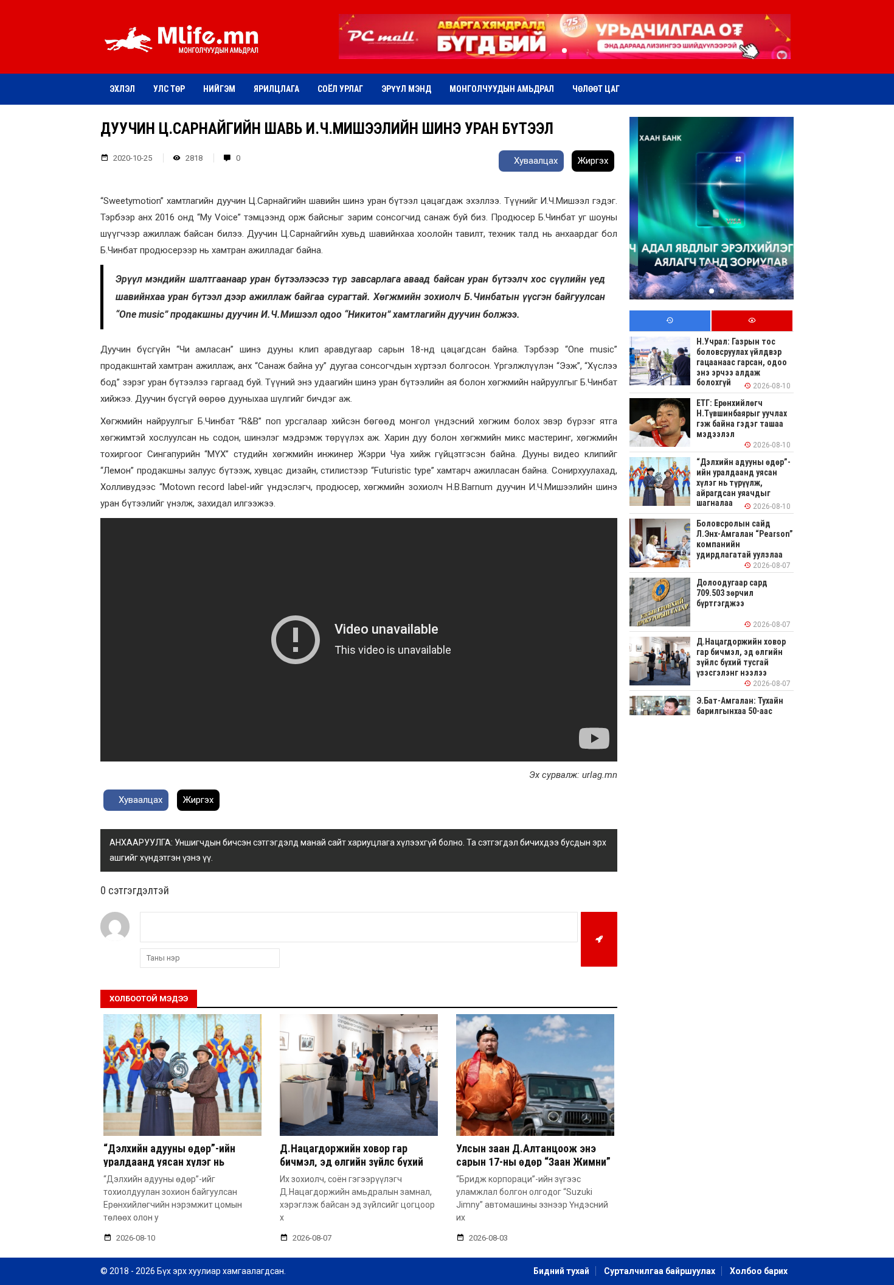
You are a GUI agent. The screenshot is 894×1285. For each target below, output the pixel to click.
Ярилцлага (276, 89)
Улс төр (169, 89)
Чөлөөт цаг (596, 89)
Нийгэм (219, 89)
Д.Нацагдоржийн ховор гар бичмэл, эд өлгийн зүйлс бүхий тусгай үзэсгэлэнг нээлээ (351, 1161)
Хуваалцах (534, 160)
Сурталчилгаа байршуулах (659, 1271)
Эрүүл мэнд (406, 89)
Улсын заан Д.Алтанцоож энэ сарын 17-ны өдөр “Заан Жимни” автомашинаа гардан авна (533, 1161)
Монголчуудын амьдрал (501, 89)
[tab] (669, 321)
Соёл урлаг (340, 89)
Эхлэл (122, 89)
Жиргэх (593, 160)
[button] (564, 50)
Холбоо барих (759, 1271)
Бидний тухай (561, 1271)
